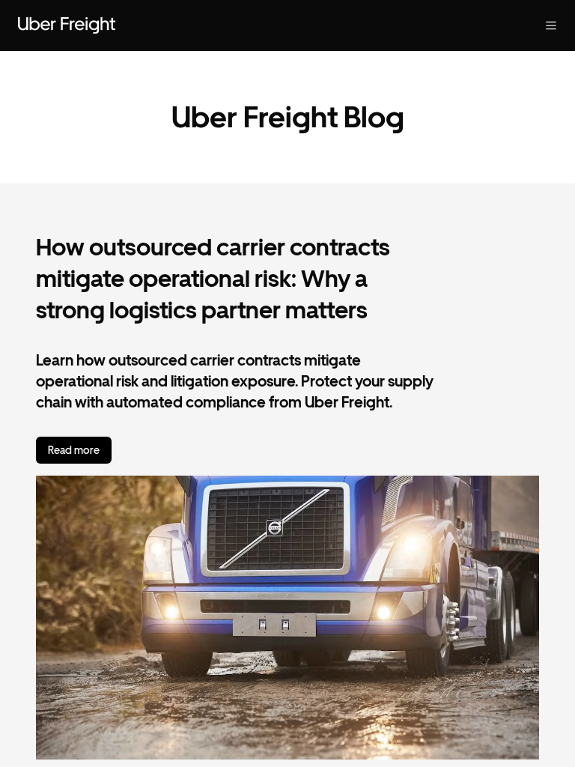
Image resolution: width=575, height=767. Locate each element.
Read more (74, 450)
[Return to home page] (66, 25)
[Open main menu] (551, 25)
